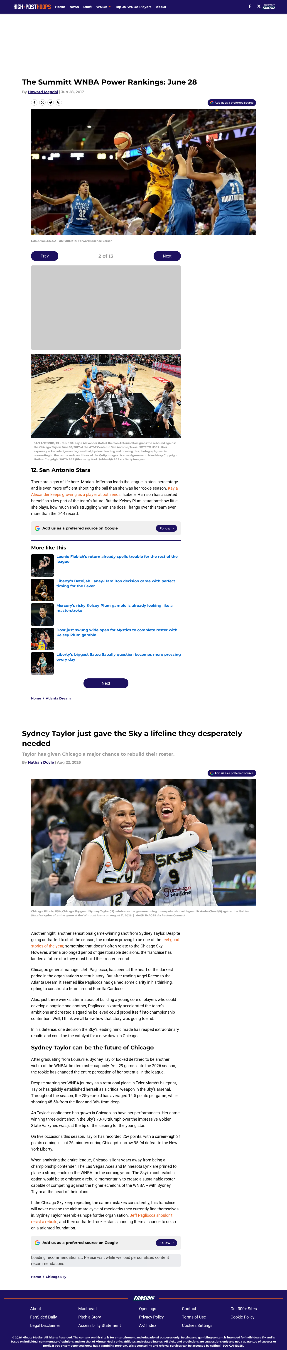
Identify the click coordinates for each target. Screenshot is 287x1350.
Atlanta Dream (58, 698)
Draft (87, 7)
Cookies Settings (197, 1325)
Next (167, 256)
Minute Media (32, 1337)
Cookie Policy (243, 1317)
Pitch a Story (89, 1317)
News (74, 7)
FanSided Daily (43, 1317)
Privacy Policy (151, 1317)
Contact (189, 1308)
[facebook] (250, 6)
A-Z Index (147, 1325)
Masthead (87, 1308)
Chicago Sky (56, 1277)
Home (60, 7)
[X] (259, 6)
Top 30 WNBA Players (133, 7)
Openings (147, 1308)
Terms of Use (194, 1317)
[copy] (59, 102)
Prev (45, 256)
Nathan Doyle (41, 762)
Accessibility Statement (99, 1325)
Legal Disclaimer (45, 1325)
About (161, 7)
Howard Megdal (43, 92)
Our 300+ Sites (244, 1308)
